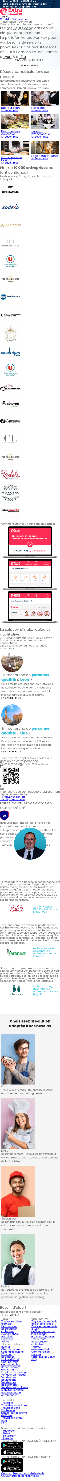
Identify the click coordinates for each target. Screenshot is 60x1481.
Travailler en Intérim (14, 1405)
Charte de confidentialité (23, 1476)
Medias (33, 1473)
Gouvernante (9, 1369)
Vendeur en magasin (14, 1375)
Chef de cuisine (10, 1349)
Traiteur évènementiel (40, 1348)
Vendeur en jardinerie (14, 1387)
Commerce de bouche (40, 1353)
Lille (22, 56)
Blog (4, 1420)
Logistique (7, 1339)
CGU (4, 1476)
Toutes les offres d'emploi (11, 1322)
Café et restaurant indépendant (43, 1333)
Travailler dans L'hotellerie (10, 1409)
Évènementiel (10, 1334)
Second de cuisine (12, 1352)
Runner (5, 1347)
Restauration (9, 1326)
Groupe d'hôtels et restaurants (43, 1338)
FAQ (34, 1359)
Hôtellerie (7, 1336)
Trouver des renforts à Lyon (44, 1328)
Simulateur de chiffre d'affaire (14, 1414)
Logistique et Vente (43, 1357)
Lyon (7, 56)
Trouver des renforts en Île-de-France (44, 1322)
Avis (41, 1473)
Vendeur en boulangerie (8, 1378)
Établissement (21, 19)
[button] (1, 624)
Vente (5, 1341)
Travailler (7, 1403)
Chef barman (9, 1362)
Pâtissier (6, 1354)
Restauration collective (9, 1330)
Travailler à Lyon (11, 1418)
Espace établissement (22, 29)
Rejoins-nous (21, 1473)
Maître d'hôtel (10, 1359)
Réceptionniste (10, 1367)
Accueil (6, 29)
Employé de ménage (14, 1372)
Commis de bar (11, 1364)
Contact (6, 1473)
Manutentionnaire (12, 1390)
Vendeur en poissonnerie (9, 1383)
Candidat (6, 19)
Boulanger (7, 1357)
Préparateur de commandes (11, 1394)
